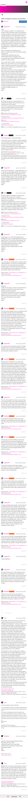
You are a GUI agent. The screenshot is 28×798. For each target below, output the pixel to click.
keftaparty (6, 736)
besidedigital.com (22, 272)
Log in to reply (23, 21)
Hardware (5, 21)
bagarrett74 (7, 26)
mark (5, 702)
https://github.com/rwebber (7, 125)
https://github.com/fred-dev (7, 690)
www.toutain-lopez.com (6, 755)
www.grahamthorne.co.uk (14, 151)
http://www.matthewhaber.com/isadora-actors (11, 275)
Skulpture (6, 135)
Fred (5, 618)
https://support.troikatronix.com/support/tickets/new (12, 118)
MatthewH (6, 259)
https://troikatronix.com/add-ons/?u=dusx (10, 121)
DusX (5, 98)
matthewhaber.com (13, 272)
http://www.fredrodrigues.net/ (7, 688)
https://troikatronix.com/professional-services (11, 114)
